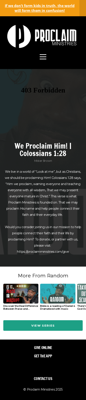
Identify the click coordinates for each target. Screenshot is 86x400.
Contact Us (43, 378)
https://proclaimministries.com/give (43, 252)
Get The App (43, 356)
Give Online (43, 347)
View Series (43, 325)
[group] (20, 299)
